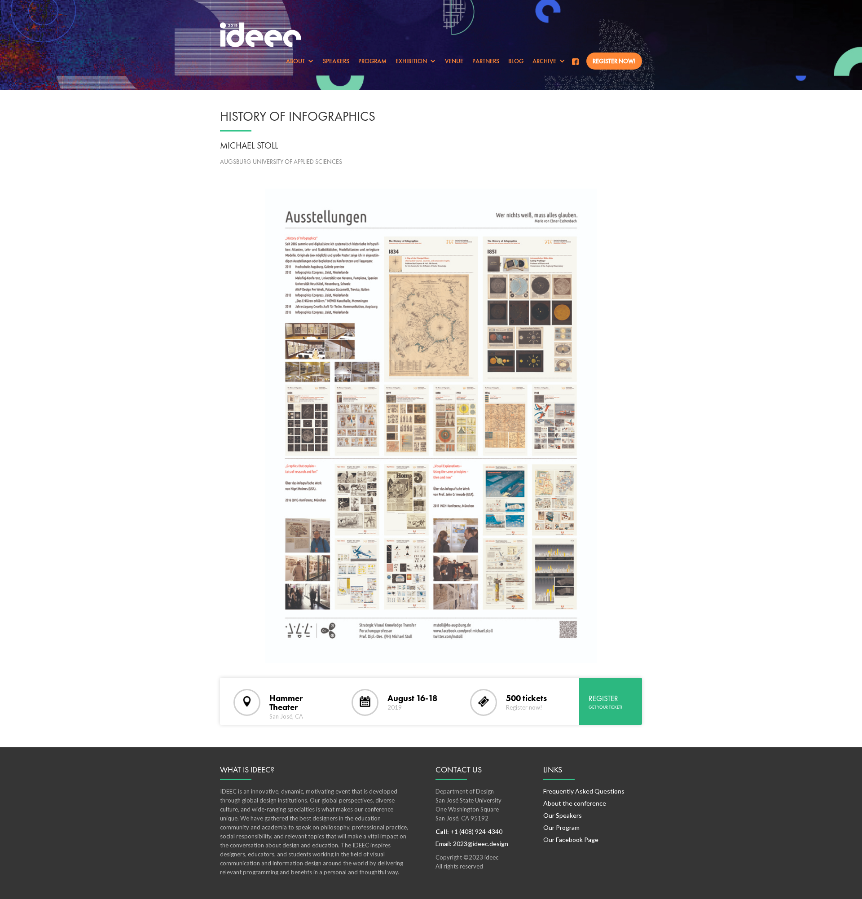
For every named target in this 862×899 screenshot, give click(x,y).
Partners (485, 61)
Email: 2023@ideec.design (471, 843)
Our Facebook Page (570, 839)
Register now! (614, 61)
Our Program (561, 827)
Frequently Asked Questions (584, 791)
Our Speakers (562, 815)
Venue (454, 61)
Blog (515, 61)
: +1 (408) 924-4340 (468, 831)
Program (372, 61)
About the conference (574, 803)
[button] (299, 61)
